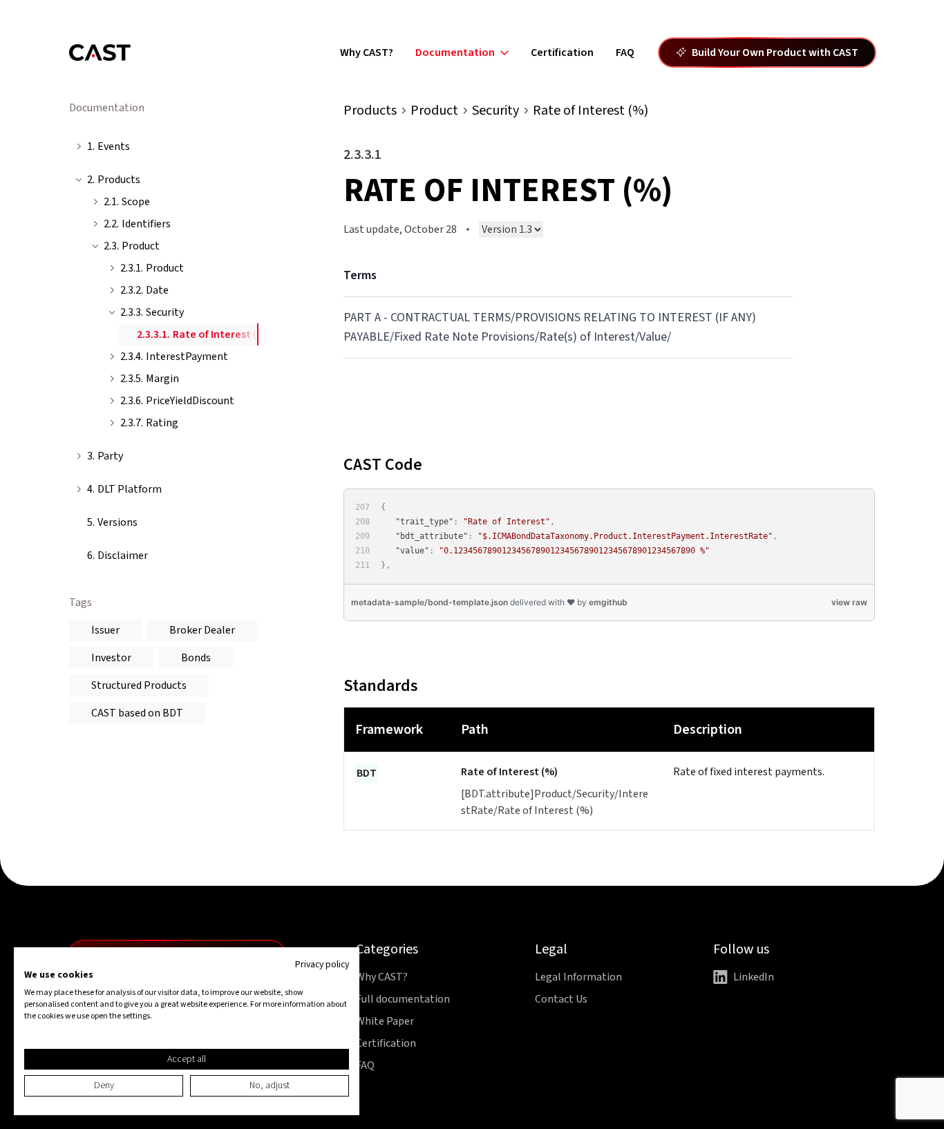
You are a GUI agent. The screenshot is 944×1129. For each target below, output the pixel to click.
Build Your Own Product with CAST (775, 52)
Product (434, 110)
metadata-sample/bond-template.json (429, 602)
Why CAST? (366, 52)
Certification (562, 52)
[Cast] (100, 52)
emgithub (608, 602)
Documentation (455, 52)
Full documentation (403, 999)
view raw (849, 602)
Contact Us (561, 999)
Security (495, 110)
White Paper (385, 1021)
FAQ (625, 52)
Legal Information (578, 977)
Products (370, 110)
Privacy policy (322, 964)
